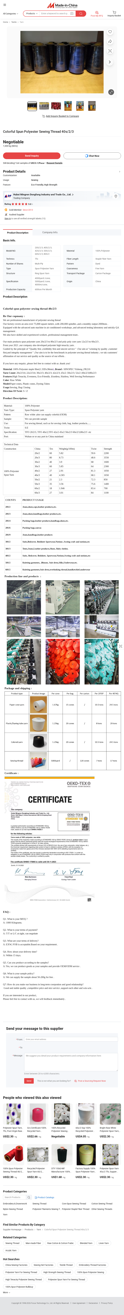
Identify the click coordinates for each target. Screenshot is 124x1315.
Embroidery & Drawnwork (15, 1203)
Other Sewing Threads (101, 1209)
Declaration (93, 1303)
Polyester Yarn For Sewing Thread (21, 1272)
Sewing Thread (39, 1203)
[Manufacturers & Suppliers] (62, 5)
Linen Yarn (104, 1243)
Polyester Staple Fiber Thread (75, 1209)
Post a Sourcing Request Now (90, 1080)
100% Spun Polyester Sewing (90, 1272)
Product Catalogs (45, 1197)
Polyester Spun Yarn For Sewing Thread (66, 1279)
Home (5, 22)
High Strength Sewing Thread (57, 1272)
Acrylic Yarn (10, 1250)
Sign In (8, 218)
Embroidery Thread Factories (92, 1264)
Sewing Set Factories (43, 1264)
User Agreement (78, 1303)
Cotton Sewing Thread (101, 1203)
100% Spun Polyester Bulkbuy (19, 1286)
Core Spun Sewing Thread (74, 1203)
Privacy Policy (107, 1303)
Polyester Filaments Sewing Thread (47, 1209)
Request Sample (54, 163)
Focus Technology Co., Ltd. (42, 1303)
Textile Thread (66, 1264)
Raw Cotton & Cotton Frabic (60, 1243)
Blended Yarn (86, 1243)
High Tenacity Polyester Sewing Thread (23, 1279)
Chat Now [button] (94, 155)
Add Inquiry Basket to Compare (62, 116)
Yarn (22, 22)
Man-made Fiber (33, 1243)
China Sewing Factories (16, 1264)
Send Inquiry (32, 155)
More (5, 1292)
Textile (13, 22)
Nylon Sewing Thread (13, 1209)
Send (29, 1080)
